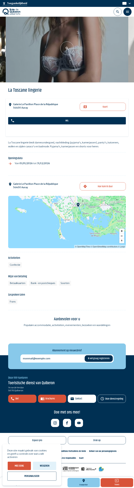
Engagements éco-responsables (63, 458)
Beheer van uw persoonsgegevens (103, 451)
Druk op (96, 440)
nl (124, 3)
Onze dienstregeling (114, 399)
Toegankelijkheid (14, 3)
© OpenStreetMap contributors (104, 246)
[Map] (67, 222)
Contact (78, 399)
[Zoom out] (121, 235)
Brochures (50, 399)
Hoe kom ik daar (105, 186)
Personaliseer (31, 476)
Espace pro (37, 440)
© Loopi (121, 246)
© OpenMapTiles (82, 246)
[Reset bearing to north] (121, 240)
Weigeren (44, 466)
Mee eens (19, 466)
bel (67, 120)
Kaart (105, 107)
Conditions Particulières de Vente (73, 451)
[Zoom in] (121, 231)
